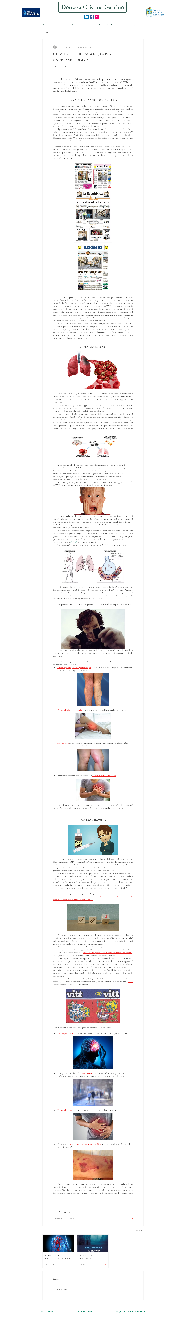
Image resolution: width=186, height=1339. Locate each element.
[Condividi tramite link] (70, 1212)
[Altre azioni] (131, 47)
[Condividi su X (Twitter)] (59, 1212)
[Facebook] (92, 17)
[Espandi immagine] (83, 176)
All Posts (45, 32)
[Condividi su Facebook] (54, 1212)
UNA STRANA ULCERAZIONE (86, 1257)
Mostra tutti (140, 1230)
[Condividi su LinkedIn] (65, 1212)
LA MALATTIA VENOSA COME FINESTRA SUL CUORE (58, 1257)
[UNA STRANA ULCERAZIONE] (93, 1243)
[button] (47, 1311)
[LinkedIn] (86, 17)
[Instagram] (97, 17)
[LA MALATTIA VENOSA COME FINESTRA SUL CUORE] (58, 1243)
